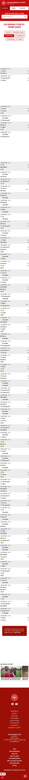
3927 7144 (17, 632)
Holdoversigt (20, 35)
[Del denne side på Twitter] (4, 774)
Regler (20, 39)
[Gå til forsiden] (12, 3)
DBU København (14, 758)
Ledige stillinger (14, 720)
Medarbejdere (14, 718)
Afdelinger (14, 716)
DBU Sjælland (14, 763)
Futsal (14, 765)
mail (6, 632)
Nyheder (14, 713)
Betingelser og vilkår (14, 727)
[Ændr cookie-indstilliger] (2, 777)
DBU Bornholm (14, 751)
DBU (14, 749)
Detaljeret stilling (18, 32)
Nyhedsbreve (14, 711)
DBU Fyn (14, 753)
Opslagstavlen (11, 39)
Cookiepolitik (14, 725)
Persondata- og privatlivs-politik (14, 770)
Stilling (8, 32)
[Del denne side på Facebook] (1, 774)
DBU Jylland (14, 756)
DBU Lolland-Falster (14, 761)
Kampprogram (9, 35)
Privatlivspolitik (14, 723)
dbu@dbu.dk (15, 741)
